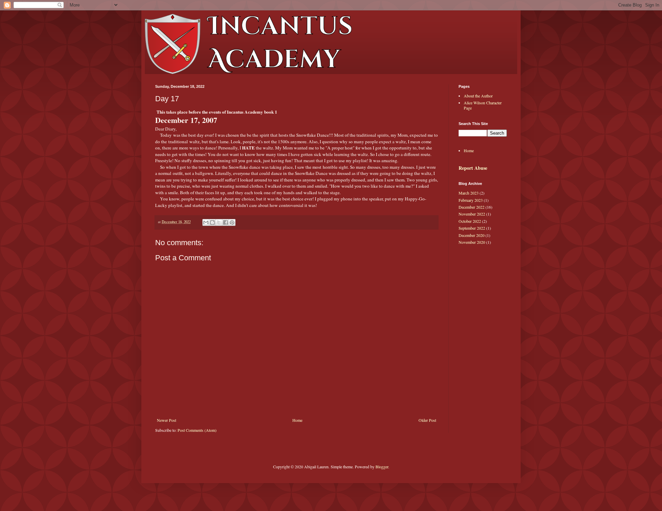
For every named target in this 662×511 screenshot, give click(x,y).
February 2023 (471, 200)
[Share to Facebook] (225, 222)
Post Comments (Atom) (197, 430)
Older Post (427, 420)
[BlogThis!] (212, 222)
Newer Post (166, 420)
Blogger (381, 466)
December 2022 (471, 207)
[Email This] (205, 222)
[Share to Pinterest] (232, 222)
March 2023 (469, 193)
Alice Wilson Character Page (483, 105)
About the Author (478, 95)
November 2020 (472, 242)
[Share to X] (218, 222)
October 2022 (470, 221)
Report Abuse (473, 167)
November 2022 (472, 214)
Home (297, 420)
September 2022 (472, 228)
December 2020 (471, 235)
